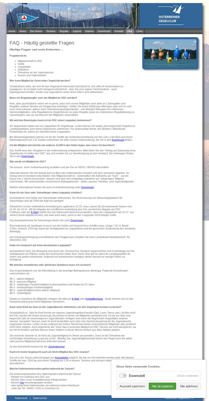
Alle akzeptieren (162, 386)
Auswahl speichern (132, 386)
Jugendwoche (56, 346)
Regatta (64, 31)
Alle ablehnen (189, 386)
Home (12, 31)
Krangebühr (61, 357)
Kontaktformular (94, 298)
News (23, 31)
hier (22, 382)
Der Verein (36, 31)
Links (139, 31)
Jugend (77, 31)
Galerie (89, 31)
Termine (50, 31)
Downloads (104, 31)
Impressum (21, 398)
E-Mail (34, 212)
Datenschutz (40, 398)
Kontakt (119, 31)
